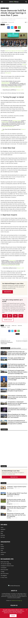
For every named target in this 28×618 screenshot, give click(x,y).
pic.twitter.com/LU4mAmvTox (7, 126)
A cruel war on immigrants (21, 341)
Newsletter (3, 529)
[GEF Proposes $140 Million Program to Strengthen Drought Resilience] (4, 390)
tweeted (24, 64)
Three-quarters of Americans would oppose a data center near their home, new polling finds (17, 397)
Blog (2, 533)
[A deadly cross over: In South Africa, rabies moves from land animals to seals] (4, 384)
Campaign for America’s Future (7, 565)
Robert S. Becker (10, 495)
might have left (14, 50)
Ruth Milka (9, 517)
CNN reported (8, 72)
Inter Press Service (4, 573)
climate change (21, 50)
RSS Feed (3, 537)
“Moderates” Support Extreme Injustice (16, 486)
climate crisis (14, 325)
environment (3, 327)
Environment (3, 8)
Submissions (3, 552)
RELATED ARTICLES (5, 348)
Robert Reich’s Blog (5, 561)
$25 (10, 315)
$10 (5, 315)
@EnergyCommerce (17, 120)
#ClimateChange (4, 121)
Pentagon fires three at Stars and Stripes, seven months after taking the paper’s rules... (17, 508)
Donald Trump (8, 50)
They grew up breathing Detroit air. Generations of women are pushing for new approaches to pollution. (17, 422)
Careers (2, 548)
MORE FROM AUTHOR (16, 348)
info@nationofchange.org (16, 600)
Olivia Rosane (4, 22)
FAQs (2, 550)
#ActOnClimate (4, 87)
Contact (2, 554)
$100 (21, 315)
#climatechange (12, 260)
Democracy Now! (4, 569)
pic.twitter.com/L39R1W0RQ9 (14, 87)
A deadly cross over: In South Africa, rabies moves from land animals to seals (17, 384)
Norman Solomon (10, 488)
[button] (26, 2)
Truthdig (2, 571)
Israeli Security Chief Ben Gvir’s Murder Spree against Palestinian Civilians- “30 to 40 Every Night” (17, 378)
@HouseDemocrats (5, 82)
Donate (2, 546)
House (8, 327)
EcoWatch (7, 24)
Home (2, 527)
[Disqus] (14, 448)
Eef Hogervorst (9, 503)
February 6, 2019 (20, 268)
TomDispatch (3, 567)
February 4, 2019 (19, 89)
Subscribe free (7, 291)
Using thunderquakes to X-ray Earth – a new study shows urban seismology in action (17, 409)
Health (2, 372)
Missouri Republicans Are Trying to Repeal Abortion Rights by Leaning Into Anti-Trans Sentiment (17, 416)
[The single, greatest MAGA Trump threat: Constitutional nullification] (4, 359)
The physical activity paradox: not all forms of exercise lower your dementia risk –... (16, 501)
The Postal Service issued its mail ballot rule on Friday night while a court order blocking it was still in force (17, 366)
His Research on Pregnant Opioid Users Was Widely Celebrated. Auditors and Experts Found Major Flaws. (17, 372)
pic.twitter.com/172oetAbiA (14, 265)
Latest (2, 531)
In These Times (4, 577)
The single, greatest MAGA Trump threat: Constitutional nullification (17, 493)
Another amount (8, 319)
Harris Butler (9, 510)
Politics (7, 8)
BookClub (3, 535)
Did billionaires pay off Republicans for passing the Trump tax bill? (7, 342)
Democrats (20, 325)
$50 (15, 315)
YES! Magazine (4, 575)
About (2, 544)
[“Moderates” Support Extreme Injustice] (3, 487)
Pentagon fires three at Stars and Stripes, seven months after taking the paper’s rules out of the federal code (17, 353)
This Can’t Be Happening (6, 563)
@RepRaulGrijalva (5, 83)
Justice (2, 354)
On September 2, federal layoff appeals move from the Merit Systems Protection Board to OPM (17, 403)
